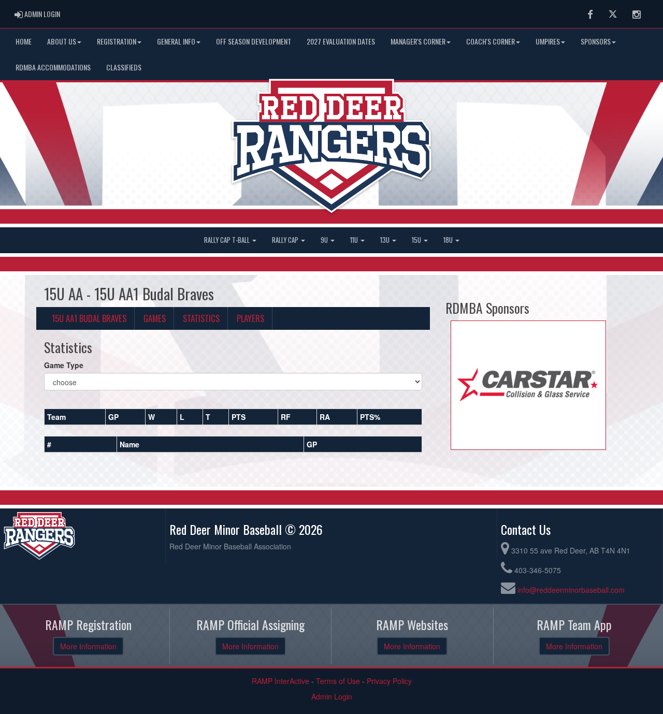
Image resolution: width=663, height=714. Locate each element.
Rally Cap (286, 240)
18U (448, 240)
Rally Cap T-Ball (227, 240)
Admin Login (331, 696)
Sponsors (596, 41)
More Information (88, 646)
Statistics (201, 318)
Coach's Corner (490, 41)
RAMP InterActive (280, 681)
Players (250, 318)
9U (325, 240)
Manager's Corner (418, 41)
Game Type (63, 365)
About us (61, 41)
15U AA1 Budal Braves (89, 318)
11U (354, 240)
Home (24, 41)
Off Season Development (253, 41)
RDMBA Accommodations (53, 67)
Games (154, 318)
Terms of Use (338, 681)
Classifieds (123, 67)
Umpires (548, 41)
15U (417, 240)
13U (385, 240)
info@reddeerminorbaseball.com (571, 590)
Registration (116, 41)
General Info (176, 41)
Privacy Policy (389, 681)
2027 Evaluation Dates (341, 41)
